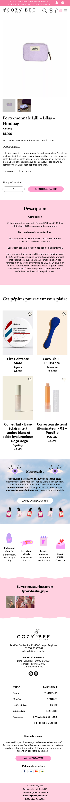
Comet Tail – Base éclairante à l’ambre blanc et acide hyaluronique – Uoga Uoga (18, 432)
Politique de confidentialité (35, 789)
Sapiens (18, 367)
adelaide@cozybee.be (33, 651)
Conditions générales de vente (35, 792)
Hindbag (7, 128)
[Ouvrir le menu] (65, 11)
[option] (24, 105)
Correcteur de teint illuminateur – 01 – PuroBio (52, 428)
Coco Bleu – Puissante (52, 361)
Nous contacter (33, 758)
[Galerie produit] (35, 58)
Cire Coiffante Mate (18, 361)
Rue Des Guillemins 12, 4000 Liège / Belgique (33, 645)
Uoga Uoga (18, 445)
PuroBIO (52, 436)
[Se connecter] (51, 10)
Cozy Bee (38, 785)
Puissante (52, 367)
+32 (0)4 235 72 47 (33, 648)
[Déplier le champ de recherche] (44, 10)
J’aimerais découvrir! (35, 500)
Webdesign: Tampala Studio (35, 795)
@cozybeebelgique (35, 591)
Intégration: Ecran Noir (35, 799)
